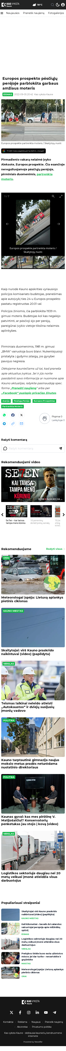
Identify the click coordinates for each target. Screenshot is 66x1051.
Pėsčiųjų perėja (21, 401)
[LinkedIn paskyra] (37, 1012)
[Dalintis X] (21, 415)
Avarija (6, 401)
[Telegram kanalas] (54, 1012)
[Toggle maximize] (61, 196)
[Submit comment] (60, 448)
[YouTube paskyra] (46, 1012)
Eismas (7, 94)
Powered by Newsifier (33, 1042)
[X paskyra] (11, 1012)
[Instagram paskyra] (29, 1012)
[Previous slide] (7, 224)
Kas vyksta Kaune (43, 94)
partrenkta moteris (12, 406)
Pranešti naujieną (23, 388)
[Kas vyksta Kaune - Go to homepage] (33, 1002)
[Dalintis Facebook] (13, 415)
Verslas (8, 663)
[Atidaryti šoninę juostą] (2, 13)
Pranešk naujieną (33, 13)
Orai (6, 558)
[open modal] (63, 5)
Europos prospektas (44, 401)
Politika (8, 720)
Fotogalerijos (56, 13)
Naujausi (36, 1022)
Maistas (26, 963)
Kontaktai (8, 1022)
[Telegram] (4, 424)
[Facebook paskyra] (20, 1012)
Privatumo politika (41, 1026)
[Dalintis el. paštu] (21, 424)
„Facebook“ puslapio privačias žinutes (28, 393)
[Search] (52, 5)
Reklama (22, 1022)
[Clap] (44, 418)
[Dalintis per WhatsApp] (4, 415)
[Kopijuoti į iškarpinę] (13, 424)
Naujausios (12, 13)
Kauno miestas (13, 611)
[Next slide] (58, 224)
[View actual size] (53, 196)
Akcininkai (22, 1026)
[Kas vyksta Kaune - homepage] (12, 4)
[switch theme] (58, 5)
